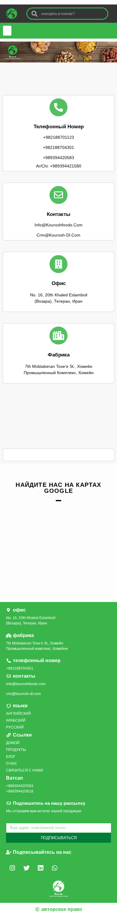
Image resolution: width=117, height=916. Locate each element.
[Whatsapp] (54, 868)
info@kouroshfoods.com (26, 684)
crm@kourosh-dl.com (23, 694)
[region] (58, 52)
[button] (7, 31)
